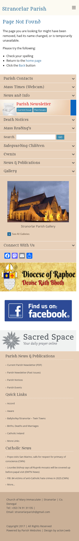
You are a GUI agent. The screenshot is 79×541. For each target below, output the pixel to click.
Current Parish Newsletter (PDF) (24, 365)
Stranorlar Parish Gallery (38, 226)
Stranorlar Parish (24, 9)
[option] (38, 205)
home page (33, 61)
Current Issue (24, 109)
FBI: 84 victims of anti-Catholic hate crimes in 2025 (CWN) (38, 478)
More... (11, 484)
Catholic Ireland (15, 433)
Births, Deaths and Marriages (23, 426)
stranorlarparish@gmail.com (32, 512)
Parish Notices (15, 380)
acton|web (63, 530)
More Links (13, 441)
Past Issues (40, 109)
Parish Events (14, 387)
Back (22, 65)
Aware (10, 411)
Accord (11, 403)
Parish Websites (31, 530)
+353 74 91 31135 (22, 508)
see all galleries (21, 234)
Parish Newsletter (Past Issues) (24, 372)
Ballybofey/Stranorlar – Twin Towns (26, 418)
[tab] (38, 78)
